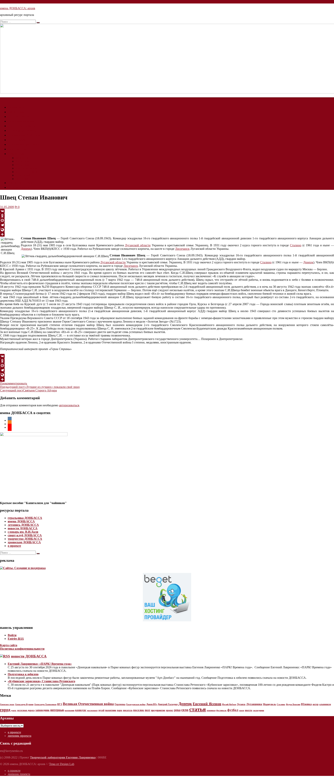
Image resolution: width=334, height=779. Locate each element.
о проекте (14, 545)
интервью (57, 710)
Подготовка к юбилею (23, 674)
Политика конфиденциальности (22, 648)
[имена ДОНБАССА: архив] (2, 99)
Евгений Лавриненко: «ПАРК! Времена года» (40, 663)
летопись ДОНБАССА (23, 524)
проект (169, 710)
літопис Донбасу (26, 171)
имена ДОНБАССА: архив (17, 1)
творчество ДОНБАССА (25, 538)
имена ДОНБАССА (21, 521)
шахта (248, 710)
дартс (13, 710)
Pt (16, 207)
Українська (17, 153)
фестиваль (221, 710)
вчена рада (22, 164)
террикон (211, 710)
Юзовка (306, 704)
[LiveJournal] (167, 229)
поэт (147, 710)
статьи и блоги (20, 187)
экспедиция (258, 710)
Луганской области (138, 245)
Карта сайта (8, 645)
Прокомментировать (13, 383)
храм (241, 710)
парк (119, 710)
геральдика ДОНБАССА (25, 518)
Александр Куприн (24, 704)
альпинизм (325, 704)
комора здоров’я (26, 168)
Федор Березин (293, 704)
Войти (12, 635)
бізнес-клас (22, 161)
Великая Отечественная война (88, 704)
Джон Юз (151, 704)
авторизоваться (69, 405)
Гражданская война (136, 704)
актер (316, 704)
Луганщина (254, 704)
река (177, 710)
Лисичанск (182, 248)
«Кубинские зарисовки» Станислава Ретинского (41, 681)
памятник (110, 710)
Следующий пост (28, 390)
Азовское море (7, 704)
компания (69, 710)
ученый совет (19, 149)
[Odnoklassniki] (167, 215)
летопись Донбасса (22, 126)
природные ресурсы (23, 130)
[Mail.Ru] (167, 220)
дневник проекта (21, 182)
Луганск (241, 704)
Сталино (295, 245)
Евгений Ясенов (207, 704)
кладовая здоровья (22, 121)
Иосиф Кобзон (229, 704)
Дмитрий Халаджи (168, 704)
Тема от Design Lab (61, 764)
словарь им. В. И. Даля (25, 135)
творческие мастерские (25, 144)
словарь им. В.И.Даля (23, 531)
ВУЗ (59, 704)
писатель (127, 710)
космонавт (92, 710)
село (184, 710)
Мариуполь (269, 704)
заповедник (42, 710)
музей (101, 710)
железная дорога (26, 710)
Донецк (26, 248)
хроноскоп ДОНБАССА (24, 542)
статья (197, 709)
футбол (232, 710)
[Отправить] (167, 234)
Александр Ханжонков (45, 704)
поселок (138, 710)
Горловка (120, 704)
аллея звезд (17, 107)
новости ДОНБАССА (22, 528)
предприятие (158, 710)
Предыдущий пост (40, 387)
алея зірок (21, 157)
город (5, 709)
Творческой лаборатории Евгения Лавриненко (63, 757)
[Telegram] (167, 225)
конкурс (80, 710)
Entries (16, 638)
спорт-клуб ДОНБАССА (25, 535)
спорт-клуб (17, 139)
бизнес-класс (18, 112)
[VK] (167, 211)
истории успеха (20, 116)
